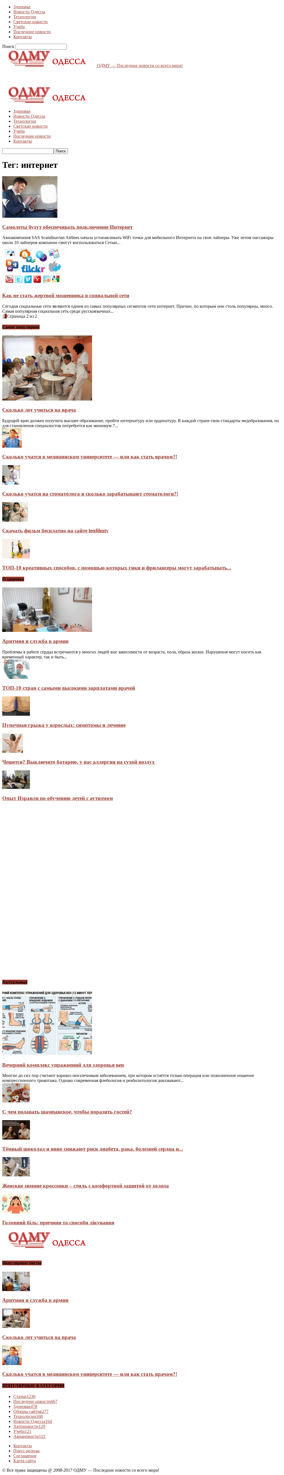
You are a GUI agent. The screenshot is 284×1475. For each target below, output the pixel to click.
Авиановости (29, 1436)
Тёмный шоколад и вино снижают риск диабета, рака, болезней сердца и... (92, 1149)
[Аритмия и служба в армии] (47, 630)
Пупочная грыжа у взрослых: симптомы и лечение (64, 725)
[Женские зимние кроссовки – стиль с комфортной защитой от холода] (16, 1175)
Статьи (24, 1396)
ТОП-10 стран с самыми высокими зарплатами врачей (68, 688)
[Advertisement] (67, 76)
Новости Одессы (29, 11)
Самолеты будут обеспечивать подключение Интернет (67, 227)
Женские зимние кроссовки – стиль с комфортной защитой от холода (85, 1186)
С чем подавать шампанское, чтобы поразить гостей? (67, 1112)
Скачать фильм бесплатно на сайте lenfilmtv (55, 530)
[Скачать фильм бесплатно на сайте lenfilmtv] (15, 520)
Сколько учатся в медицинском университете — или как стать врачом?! (89, 457)
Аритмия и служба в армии (35, 641)
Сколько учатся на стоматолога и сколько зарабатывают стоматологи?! (90, 494)
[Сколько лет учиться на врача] (47, 399)
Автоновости (29, 1426)
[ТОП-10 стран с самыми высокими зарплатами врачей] (16, 677)
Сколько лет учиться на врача (39, 410)
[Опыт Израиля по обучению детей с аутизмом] (16, 787)
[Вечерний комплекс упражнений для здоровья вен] (47, 1054)
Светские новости (30, 21)
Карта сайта (24, 1460)
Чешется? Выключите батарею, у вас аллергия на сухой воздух (78, 762)
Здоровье (22, 6)
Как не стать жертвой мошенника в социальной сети (65, 295)
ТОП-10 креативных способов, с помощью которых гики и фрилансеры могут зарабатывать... (116, 568)
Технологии (24, 16)
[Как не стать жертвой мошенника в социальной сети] (32, 284)
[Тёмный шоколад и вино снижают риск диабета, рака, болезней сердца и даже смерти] (16, 1138)
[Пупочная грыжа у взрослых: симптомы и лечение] (16, 714)
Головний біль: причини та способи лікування (58, 1222)
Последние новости (32, 31)
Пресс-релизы (26, 1450)
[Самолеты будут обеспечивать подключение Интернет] (29, 216)
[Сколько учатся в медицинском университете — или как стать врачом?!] (12, 446)
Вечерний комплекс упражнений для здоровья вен (63, 1065)
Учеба (19, 26)
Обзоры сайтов (31, 1411)
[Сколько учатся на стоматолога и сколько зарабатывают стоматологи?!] (11, 483)
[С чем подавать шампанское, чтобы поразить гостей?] (16, 1101)
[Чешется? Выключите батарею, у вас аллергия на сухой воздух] (12, 751)
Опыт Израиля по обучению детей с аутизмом (57, 798)
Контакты (22, 36)
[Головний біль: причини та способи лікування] (16, 1212)
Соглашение (25, 1455)
